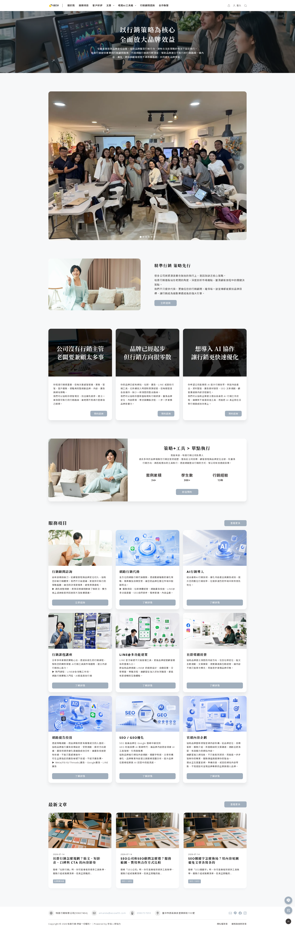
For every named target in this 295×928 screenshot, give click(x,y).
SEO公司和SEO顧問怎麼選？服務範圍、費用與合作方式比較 (146, 860)
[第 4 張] (149, 237)
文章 (108, 5)
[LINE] (235, 913)
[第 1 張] (141, 237)
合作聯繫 (164, 5)
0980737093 (144, 913)
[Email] (230, 913)
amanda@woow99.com (112, 913)
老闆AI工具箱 (125, 5)
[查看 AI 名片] (288, 910)
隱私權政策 (222, 924)
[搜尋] (245, 5)
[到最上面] (288, 921)
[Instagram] (245, 913)
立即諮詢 (166, 302)
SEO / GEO (127, 881)
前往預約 (187, 491)
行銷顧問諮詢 (147, 5)
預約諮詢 (98, 413)
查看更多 (235, 523)
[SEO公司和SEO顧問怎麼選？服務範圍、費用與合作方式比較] (147, 830)
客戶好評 (97, 5)
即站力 (117, 923)
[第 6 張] (154, 237)
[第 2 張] (143, 237)
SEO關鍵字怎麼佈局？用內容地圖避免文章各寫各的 (213, 860)
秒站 (110, 923)
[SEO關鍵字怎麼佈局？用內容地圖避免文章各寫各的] (215, 830)
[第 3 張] (146, 237)
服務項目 (84, 5)
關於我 (71, 5)
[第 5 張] (151, 237)
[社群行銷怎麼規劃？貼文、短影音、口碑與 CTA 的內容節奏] (79, 830)
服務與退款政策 (239, 924)
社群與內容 (59, 881)
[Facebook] (240, 913)
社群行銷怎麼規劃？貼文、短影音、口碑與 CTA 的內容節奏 (76, 860)
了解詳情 (147, 602)
